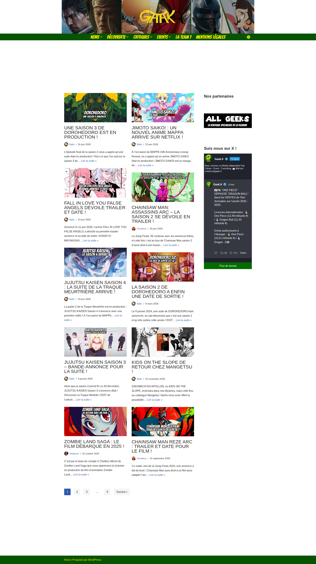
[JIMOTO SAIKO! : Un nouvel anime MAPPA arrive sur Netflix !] (163, 107)
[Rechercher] (248, 37)
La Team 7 (183, 37)
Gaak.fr (217, 184)
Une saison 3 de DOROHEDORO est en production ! (90, 132)
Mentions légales (210, 37)
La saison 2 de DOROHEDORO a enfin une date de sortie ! (158, 292)
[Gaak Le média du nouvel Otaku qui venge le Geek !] (158, 16)
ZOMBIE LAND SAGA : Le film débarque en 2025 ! (94, 444)
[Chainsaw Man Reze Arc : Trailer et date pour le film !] (163, 421)
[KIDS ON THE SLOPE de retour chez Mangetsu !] (163, 342)
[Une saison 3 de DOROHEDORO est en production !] (95, 107)
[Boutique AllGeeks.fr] (228, 136)
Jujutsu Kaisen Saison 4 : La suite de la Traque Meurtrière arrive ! (95, 287)
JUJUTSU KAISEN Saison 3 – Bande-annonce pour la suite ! (95, 367)
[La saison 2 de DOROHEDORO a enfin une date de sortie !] (163, 267)
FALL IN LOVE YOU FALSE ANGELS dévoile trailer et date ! (94, 207)
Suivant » (121, 491)
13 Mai (231, 185)
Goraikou (141, 228)
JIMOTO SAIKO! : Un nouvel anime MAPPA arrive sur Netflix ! (157, 132)
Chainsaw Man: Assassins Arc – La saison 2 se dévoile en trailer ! (161, 214)
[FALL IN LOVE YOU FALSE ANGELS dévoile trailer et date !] (95, 182)
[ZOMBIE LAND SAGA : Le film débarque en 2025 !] (95, 421)
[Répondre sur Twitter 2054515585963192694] (216, 253)
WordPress (94, 559)
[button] (101, 37)
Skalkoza (74, 453)
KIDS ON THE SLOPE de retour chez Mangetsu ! (162, 367)
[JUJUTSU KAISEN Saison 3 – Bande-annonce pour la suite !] (95, 341)
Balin (72, 144)
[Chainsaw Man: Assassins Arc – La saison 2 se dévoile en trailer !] (163, 187)
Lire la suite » (89, 160)
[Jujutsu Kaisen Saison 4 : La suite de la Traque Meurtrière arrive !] (95, 262)
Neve (67, 559)
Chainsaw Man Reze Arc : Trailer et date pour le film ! (162, 446)
